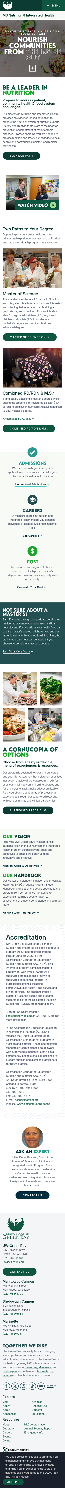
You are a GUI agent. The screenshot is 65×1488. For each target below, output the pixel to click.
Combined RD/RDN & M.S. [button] (29, 428)
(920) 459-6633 (13, 1313)
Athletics (37, 1401)
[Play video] (53, 205)
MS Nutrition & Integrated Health (28, 15)
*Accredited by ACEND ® (18, 418)
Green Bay (30, 1367)
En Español (38, 1413)
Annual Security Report (38, 1428)
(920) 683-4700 (13, 1293)
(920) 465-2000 (13, 1258)
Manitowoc (45, 1367)
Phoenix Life (39, 1405)
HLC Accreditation (35, 1424)
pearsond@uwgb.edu (19, 1015)
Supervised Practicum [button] (28, 810)
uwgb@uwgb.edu (13, 1262)
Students (37, 1409)
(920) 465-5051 (12, 1333)
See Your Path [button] (21, 155)
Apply (6, 1405)
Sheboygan (10, 1371)
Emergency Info (34, 1432)
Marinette (42, 1371)
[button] (32, 68)
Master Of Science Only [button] (30, 337)
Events (7, 1436)
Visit (5, 1401)
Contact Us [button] (32, 1195)
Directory (8, 1428)
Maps (6, 1424)
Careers (7, 1432)
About (6, 1409)
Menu (56, 5)
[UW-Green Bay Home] (8, 5)
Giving (6, 1440)
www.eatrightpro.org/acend (33, 1103)
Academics (9, 1413)
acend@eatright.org (26, 1099)
